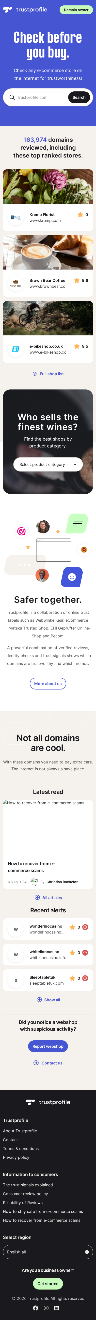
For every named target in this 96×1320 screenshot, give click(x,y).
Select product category (42, 464)
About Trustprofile (20, 1130)
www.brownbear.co (47, 286)
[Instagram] (46, 1308)
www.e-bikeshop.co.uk (51, 352)
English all (16, 1251)
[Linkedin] (56, 1308)
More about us (48, 683)
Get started (48, 1283)
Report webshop (48, 1046)
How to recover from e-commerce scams (41, 1220)
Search (79, 97)
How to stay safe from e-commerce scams (43, 1211)
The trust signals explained (28, 1184)
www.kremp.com (45, 220)
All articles (51, 897)
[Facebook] (35, 1308)
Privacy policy (16, 1157)
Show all (51, 999)
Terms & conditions (21, 1148)
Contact (10, 1139)
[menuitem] (48, 1131)
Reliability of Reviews (23, 1202)
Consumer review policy (25, 1193)
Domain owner (76, 10)
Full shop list (51, 373)
